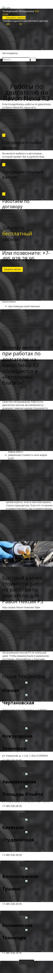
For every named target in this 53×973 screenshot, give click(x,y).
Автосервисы (10, 53)
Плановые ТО (10, 41)
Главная (7, 29)
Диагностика (9, 35)
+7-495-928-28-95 (12, 714)
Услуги (6, 47)
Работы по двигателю (24, 70)
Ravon (42, 70)
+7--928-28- (12, 24)
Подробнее (26, 723)
